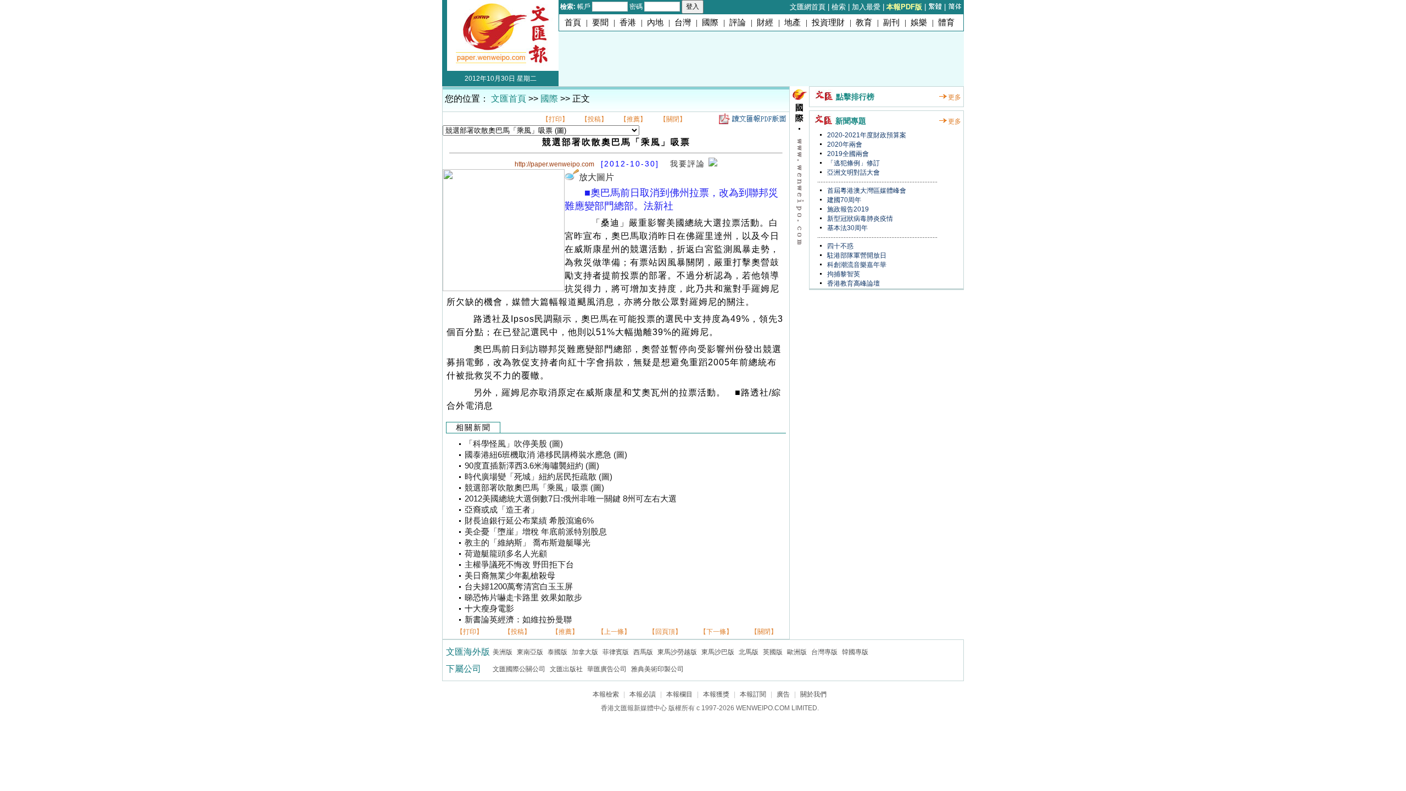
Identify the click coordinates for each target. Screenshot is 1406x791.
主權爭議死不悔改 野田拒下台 (519, 564)
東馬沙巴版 (717, 652)
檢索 (839, 7)
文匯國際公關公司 (519, 669)
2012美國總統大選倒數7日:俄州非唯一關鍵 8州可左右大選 (571, 498)
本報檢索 (606, 694)
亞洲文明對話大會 (852, 172)
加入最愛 (866, 7)
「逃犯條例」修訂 (852, 163)
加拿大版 (585, 652)
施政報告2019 (847, 209)
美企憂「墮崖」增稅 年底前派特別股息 (536, 531)
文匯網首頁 (807, 7)
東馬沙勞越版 (677, 652)
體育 (946, 22)
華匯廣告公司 (607, 669)
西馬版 (643, 652)
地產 (792, 22)
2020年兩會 (843, 144)
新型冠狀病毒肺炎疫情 (859, 218)
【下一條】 (716, 632)
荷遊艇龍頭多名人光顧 (506, 553)
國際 (710, 22)
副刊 (891, 22)
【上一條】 (614, 632)
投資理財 (828, 22)
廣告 (783, 694)
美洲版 (502, 652)
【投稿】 (594, 119)
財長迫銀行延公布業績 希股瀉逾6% (529, 520)
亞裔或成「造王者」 (502, 509)
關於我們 (813, 694)
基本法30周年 (846, 228)
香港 (628, 22)
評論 (737, 22)
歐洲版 (797, 652)
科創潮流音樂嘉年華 (855, 265)
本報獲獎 (716, 694)
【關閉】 (673, 119)
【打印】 (555, 119)
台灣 (682, 22)
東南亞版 (530, 652)
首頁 (573, 22)
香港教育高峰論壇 (852, 283)
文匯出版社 (566, 669)
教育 (864, 22)
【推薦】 (633, 119)
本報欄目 (679, 694)
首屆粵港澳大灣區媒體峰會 (865, 190)
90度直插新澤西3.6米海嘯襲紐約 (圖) (532, 465)
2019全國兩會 (847, 154)
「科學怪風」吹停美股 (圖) (514, 443)
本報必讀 (642, 694)
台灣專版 (824, 652)
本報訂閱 (753, 694)
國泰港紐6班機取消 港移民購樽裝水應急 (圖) (546, 454)
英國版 (773, 652)
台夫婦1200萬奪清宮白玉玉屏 (519, 586)
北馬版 (748, 652)
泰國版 (557, 652)
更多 (954, 97)
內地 (655, 22)
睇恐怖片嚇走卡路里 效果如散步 (523, 597)
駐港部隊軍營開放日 (855, 255)
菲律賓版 (615, 652)
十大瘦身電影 (489, 608)
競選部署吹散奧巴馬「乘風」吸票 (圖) (534, 487)
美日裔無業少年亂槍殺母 (510, 575)
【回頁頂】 (665, 632)
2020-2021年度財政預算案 (865, 135)
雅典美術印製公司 (657, 669)
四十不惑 (839, 246)
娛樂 (919, 22)
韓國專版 (855, 652)
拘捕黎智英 (842, 274)
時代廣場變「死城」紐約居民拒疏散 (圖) (538, 476)
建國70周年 (843, 200)
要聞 (600, 22)
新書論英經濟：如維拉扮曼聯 (518, 619)
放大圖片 (596, 177)
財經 (765, 22)
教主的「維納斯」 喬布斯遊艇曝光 (527, 542)
